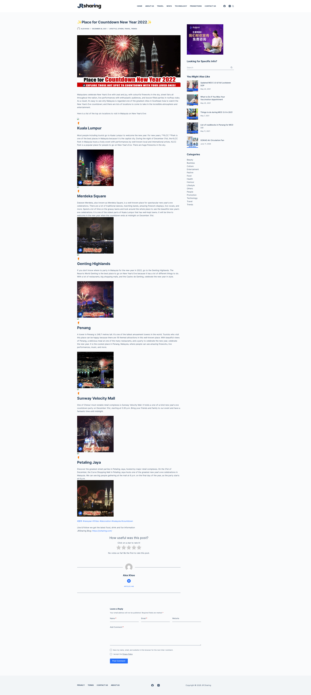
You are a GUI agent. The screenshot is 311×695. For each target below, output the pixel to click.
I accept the (123, 654)
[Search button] (231, 67)
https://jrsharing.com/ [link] (102, 531)
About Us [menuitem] (149, 6)
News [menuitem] (169, 6)
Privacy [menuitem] (81, 685)
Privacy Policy (127, 654)
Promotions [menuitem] (196, 6)
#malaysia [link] (116, 521)
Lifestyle (113, 29)
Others (121, 29)
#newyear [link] (87, 521)
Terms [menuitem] (91, 685)
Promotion (191, 195)
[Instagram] (230, 6)
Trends (134, 29)
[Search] (233, 6)
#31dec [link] (95, 521)
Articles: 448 (129, 586)
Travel (127, 29)
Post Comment (118, 661)
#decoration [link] (105, 521)
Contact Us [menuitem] (210, 6)
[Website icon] (129, 581)
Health (190, 179)
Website (175, 618)
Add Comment (117, 627)
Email (144, 618)
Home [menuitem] (139, 6)
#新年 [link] (79, 521)
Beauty (190, 160)
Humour (190, 182)
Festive (190, 172)
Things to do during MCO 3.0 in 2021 (216, 112)
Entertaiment (193, 169)
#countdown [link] (127, 521)
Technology (192, 198)
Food (189, 176)
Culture (190, 166)
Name (113, 618)
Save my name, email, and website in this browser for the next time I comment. (143, 650)
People (190, 192)
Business (191, 163)
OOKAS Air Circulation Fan (212, 140)
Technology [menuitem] (181, 6)
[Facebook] (224, 6)
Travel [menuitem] (160, 6)
